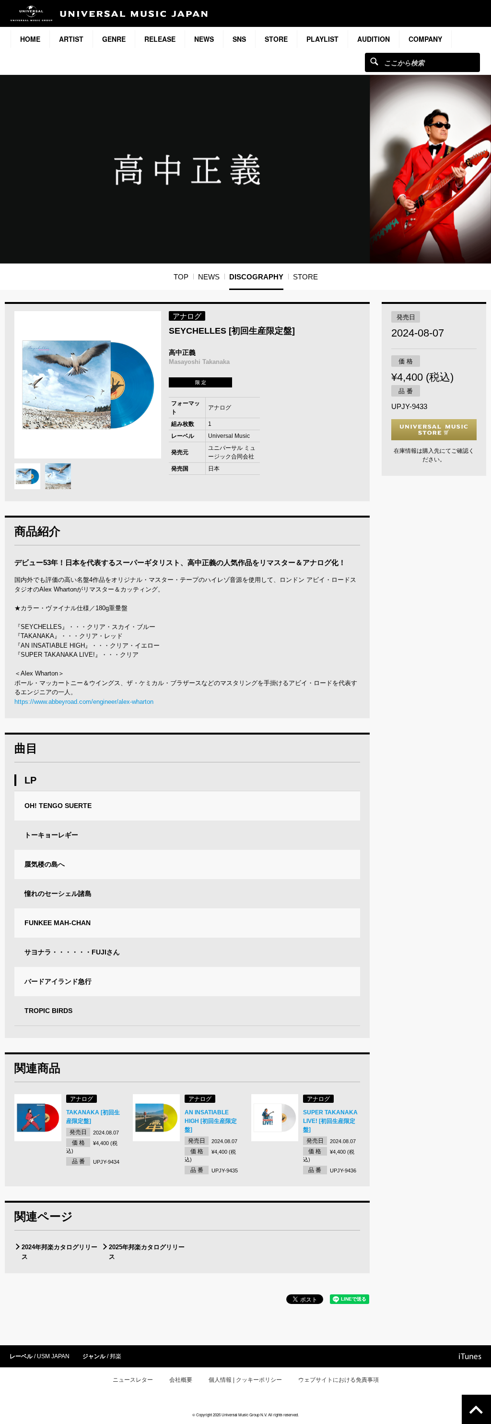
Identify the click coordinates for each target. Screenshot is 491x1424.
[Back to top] (476, 1409)
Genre (114, 39)
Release (159, 39)
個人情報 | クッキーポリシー (245, 1380)
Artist (71, 39)
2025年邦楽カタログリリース (147, 1251)
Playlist (322, 39)
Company (425, 39)
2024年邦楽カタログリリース (59, 1251)
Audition (373, 39)
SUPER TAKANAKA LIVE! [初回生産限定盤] (330, 1121)
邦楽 (115, 1356)
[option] (88, 385)
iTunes (470, 1356)
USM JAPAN (53, 1356)
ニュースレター (133, 1380)
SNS (239, 39)
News (204, 39)
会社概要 (180, 1380)
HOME (30, 39)
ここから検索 (374, 61)
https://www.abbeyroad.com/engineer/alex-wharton (83, 701)
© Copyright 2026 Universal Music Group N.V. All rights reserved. (245, 1414)
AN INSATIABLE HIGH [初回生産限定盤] (211, 1121)
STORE (276, 39)
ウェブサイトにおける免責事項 (338, 1380)
